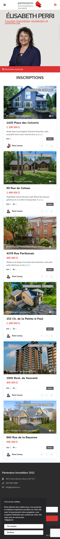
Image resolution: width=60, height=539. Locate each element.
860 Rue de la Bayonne (21, 437)
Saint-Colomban (15, 181)
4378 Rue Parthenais (20, 253)
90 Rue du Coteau (18, 188)
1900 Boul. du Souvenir (22, 378)
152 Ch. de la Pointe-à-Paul (24, 319)
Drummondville (15, 431)
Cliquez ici (9, 520)
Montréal (41, 247)
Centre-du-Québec (30, 431)
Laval (33, 371)
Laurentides (25, 116)
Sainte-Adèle (14, 116)
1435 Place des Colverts (22, 123)
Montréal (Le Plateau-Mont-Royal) (23, 247)
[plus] (40, 134)
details (49, 139)
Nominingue (13, 312)
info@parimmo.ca (13, 487)
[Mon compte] (55, 5)
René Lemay (17, 211)
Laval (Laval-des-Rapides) (19, 371)
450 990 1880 (12, 483)
